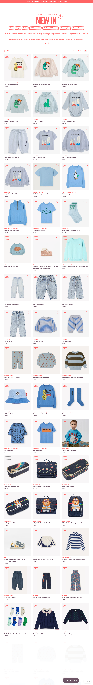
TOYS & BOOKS (35, 28)
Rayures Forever (78, 28)
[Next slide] (28, 67)
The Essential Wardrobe (50, 28)
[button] (46, 43)
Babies (25, 28)
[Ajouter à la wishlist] (29, 56)
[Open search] (76, 6)
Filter (7, 51)
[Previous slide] (6, 67)
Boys (17, 28)
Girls (11, 28)
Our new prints (65, 28)
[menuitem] (61, 6)
